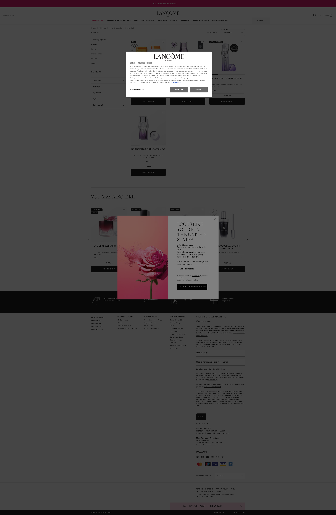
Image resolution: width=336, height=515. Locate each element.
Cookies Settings (137, 89)
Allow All (198, 89)
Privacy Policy (176, 82)
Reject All (179, 89)
